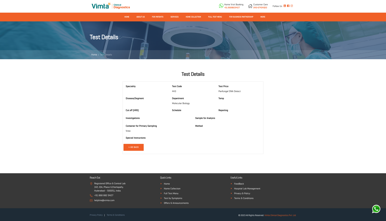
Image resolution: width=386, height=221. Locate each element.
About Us (140, 17)
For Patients (157, 17)
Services (175, 17)
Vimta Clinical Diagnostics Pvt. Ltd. (280, 215)
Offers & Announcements (176, 203)
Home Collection (193, 17)
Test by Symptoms (173, 198)
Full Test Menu (215, 17)
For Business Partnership (241, 17)
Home (126, 17)
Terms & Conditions (244, 198)
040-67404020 (260, 6)
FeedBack (239, 184)
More (262, 17)
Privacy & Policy (242, 193)
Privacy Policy (96, 215)
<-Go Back (133, 147)
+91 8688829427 (233, 6)
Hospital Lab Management (247, 188)
